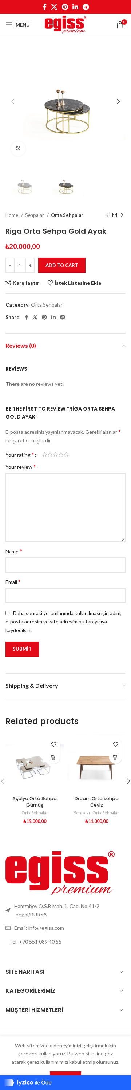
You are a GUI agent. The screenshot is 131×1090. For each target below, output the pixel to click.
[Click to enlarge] (18, 148)
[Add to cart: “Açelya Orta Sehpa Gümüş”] (53, 757)
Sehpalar (35, 215)
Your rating (19, 454)
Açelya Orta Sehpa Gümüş (34, 801)
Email (13, 581)
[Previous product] (107, 215)
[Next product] (122, 215)
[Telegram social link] (85, 6)
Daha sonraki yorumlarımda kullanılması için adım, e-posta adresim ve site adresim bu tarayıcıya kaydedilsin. (63, 621)
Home (12, 215)
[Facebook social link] (44, 6)
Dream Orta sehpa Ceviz (97, 801)
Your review (20, 466)
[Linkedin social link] (75, 6)
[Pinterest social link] (65, 6)
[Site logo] (65, 24)
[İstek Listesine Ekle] (53, 744)
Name (13, 551)
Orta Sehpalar (67, 215)
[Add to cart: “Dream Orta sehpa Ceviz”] (115, 757)
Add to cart (61, 265)
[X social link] (54, 6)
